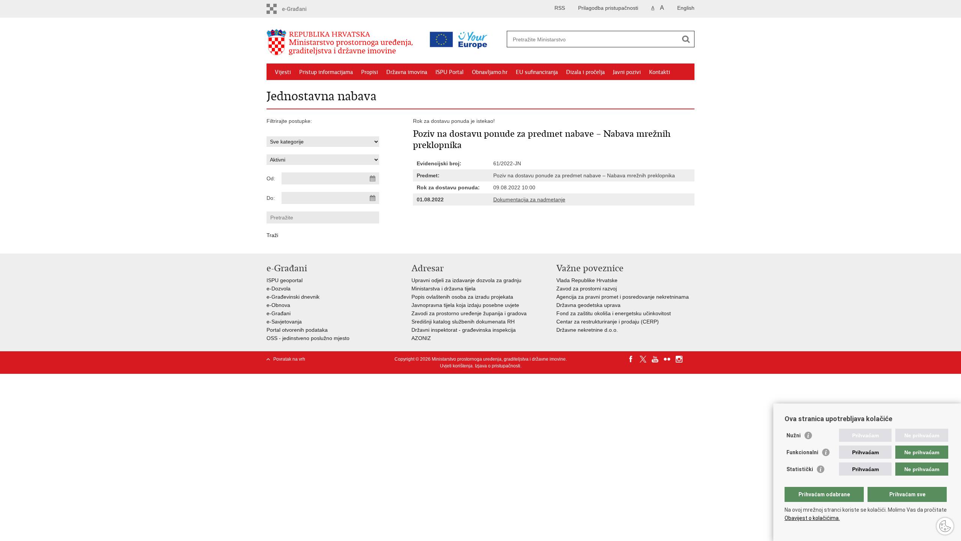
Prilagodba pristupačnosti (608, 8)
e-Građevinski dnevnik (293, 297)
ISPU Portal (449, 72)
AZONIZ (421, 338)
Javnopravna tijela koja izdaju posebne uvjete (465, 305)
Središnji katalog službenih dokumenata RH (463, 322)
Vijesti (283, 72)
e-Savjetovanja (284, 322)
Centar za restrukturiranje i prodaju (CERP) (607, 322)
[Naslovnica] (342, 42)
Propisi (369, 72)
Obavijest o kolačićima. (812, 518)
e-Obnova (278, 305)
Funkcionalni (802, 452)
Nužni (793, 435)
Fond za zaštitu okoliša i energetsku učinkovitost (613, 313)
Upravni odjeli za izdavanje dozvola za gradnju (466, 280)
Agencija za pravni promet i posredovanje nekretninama (622, 297)
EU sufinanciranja (537, 72)
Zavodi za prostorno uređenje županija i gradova (469, 313)
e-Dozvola (279, 289)
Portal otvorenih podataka (297, 330)
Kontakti (659, 72)
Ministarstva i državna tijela (443, 289)
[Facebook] (631, 359)
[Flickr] (667, 359)
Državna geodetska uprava (588, 305)
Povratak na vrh (289, 359)
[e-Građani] (299, 9)
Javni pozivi (627, 72)
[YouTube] (655, 359)
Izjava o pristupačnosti (497, 366)
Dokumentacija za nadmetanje (529, 199)
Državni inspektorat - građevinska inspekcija (463, 330)
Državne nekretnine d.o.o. (587, 330)
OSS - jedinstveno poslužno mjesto (308, 338)
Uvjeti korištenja (456, 366)
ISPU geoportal (285, 280)
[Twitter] (643, 359)
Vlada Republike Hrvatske (587, 280)
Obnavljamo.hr (490, 72)
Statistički (799, 469)
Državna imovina (406, 72)
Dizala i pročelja (585, 72)
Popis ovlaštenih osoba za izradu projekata (462, 297)
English (685, 8)
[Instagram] (679, 359)
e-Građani (279, 313)
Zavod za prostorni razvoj (586, 289)
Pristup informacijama (326, 72)
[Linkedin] (691, 359)
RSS (559, 8)
